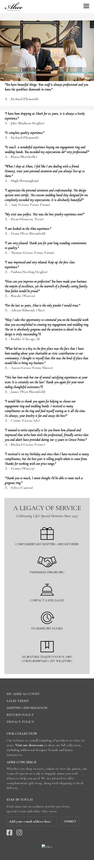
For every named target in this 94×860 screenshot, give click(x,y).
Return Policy (20, 715)
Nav (86, 6)
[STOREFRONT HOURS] (47, 609)
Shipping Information (27, 708)
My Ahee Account (23, 694)
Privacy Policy (20, 722)
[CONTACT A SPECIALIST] (47, 581)
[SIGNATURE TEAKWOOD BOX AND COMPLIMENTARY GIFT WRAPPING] (47, 637)
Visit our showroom (29, 745)
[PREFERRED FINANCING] (47, 553)
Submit (70, 821)
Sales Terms (18, 701)
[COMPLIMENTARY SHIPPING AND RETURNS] (47, 524)
